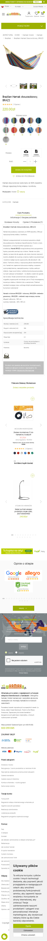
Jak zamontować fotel (9, 858)
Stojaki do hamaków (23, 506)
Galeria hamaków (7, 775)
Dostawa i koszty (7, 765)
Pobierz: (9, 153)
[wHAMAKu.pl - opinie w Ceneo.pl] (23, 586)
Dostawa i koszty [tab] (12, 222)
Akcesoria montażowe (23, 429)
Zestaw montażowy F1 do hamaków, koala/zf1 (23, 433)
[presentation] (6, 86)
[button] (29, 14)
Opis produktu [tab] (23, 213)
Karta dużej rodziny (8, 786)
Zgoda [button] (28, 926)
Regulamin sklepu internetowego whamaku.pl (17, 802)
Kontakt (18, 6)
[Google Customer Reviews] (29, 740)
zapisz (10, 653)
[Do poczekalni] (32, 399)
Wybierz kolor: (21, 115)
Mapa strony (5, 902)
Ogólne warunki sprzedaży (10, 806)
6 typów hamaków (8, 850)
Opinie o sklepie (7, 909)
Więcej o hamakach (8, 895)
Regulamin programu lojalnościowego (15, 816)
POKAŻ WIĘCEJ (23, 673)
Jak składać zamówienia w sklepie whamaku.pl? (18, 840)
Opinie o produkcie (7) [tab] (32, 222)
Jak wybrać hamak (7, 847)
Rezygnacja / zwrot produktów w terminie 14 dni (18, 768)
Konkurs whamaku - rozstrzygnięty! (13, 782)
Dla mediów (5, 881)
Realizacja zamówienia (9, 809)
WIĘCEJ (36, 2)
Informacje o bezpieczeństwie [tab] (23, 217)
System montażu (7, 854)
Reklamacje (5, 843)
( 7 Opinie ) (16, 104)
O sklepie (4, 833)
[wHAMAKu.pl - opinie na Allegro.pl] (32, 575)
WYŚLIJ (23, 647)
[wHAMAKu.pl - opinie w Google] (14, 575)
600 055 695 (7, 727)
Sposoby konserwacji (9, 868)
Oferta (3, 906)
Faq (2, 829)
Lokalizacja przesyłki (8, 813)
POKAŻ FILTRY (23, 26)
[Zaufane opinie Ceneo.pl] (17, 740)
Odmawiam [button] (28, 930)
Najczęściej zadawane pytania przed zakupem (17, 772)
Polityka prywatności (8, 892)
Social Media (38, 6)
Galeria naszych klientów (10, 779)
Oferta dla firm (6, 884)
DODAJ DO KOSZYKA (23, 170)
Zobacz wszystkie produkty (23, 387)
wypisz (21, 653)
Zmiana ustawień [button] (28, 935)
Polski (6, 6)
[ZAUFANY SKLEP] (6, 740)
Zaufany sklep (6, 899)
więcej (22, 192)
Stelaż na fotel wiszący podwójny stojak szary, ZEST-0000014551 (23, 511)
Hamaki (15, 202)
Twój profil (5, 799)
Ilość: (11, 161)
